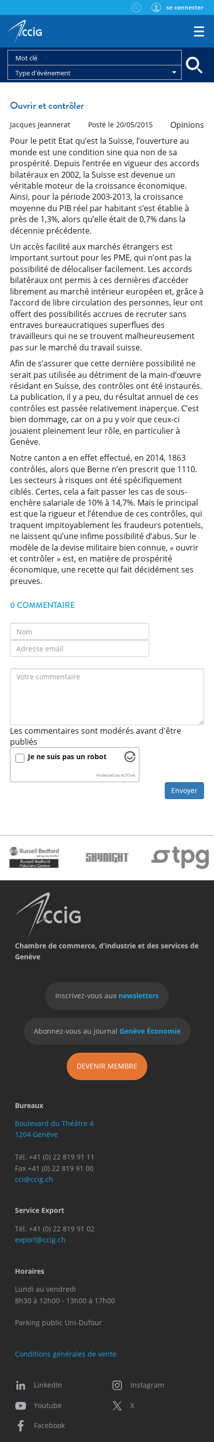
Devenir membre (107, 1066)
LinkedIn (48, 1385)
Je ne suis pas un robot (67, 756)
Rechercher (136, 7)
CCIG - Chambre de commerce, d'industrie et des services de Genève (24, 32)
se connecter (185, 7)
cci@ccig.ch (34, 1179)
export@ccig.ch (40, 1239)
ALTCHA (128, 775)
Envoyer (184, 790)
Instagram (147, 1385)
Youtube (48, 1405)
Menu (199, 31)
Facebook (49, 1425)
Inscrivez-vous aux (107, 995)
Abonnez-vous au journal (107, 1031)
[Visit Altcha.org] (129, 759)
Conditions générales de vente (65, 1354)
